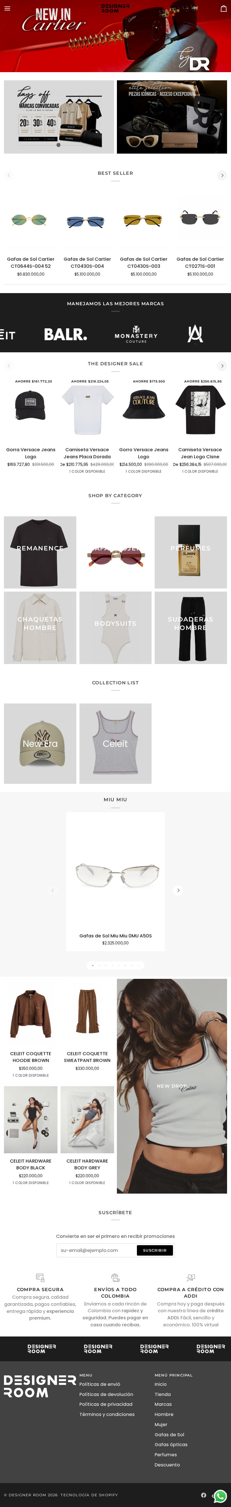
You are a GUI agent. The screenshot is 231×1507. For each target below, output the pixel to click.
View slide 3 (105, 965)
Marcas (163, 1404)
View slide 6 (125, 965)
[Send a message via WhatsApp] (220, 1496)
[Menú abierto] (12, 8)
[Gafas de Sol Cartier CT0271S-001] (200, 218)
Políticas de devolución (106, 1394)
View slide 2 (99, 965)
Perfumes (166, 1454)
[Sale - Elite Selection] (172, 117)
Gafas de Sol (169, 1434)
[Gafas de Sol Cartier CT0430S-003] (143, 218)
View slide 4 (112, 965)
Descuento (167, 1465)
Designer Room (27, 1495)
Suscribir (155, 1250)
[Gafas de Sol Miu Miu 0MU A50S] (115, 872)
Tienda (163, 1394)
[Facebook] (203, 1495)
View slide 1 (92, 965)
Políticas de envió (99, 1384)
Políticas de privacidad (105, 1404)
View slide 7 (131, 965)
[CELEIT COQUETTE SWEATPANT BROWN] (87, 1012)
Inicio (161, 1384)
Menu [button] (86, 1375)
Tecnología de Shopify (89, 1495)
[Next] (222, 175)
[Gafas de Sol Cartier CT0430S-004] (87, 218)
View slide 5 (118, 965)
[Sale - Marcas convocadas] (59, 117)
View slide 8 (138, 965)
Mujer (161, 1424)
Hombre (164, 1414)
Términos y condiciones (107, 1414)
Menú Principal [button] (174, 1375)
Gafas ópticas (171, 1444)
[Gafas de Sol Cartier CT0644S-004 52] (30, 218)
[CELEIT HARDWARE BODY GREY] (87, 1119)
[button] (40, 1374)
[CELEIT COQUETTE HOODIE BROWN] (30, 1012)
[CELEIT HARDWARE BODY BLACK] (30, 1119)
